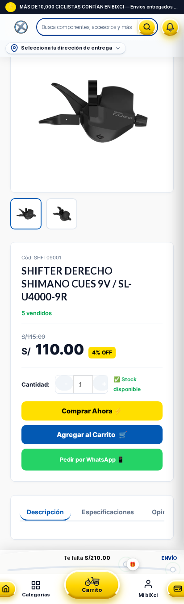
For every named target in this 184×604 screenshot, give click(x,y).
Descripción (45, 512)
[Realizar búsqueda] (147, 27)
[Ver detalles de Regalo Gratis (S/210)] (126, 564)
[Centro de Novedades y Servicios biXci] (170, 27)
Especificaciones (108, 512)
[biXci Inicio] (21, 27)
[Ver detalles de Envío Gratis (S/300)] (173, 569)
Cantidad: (35, 384)
